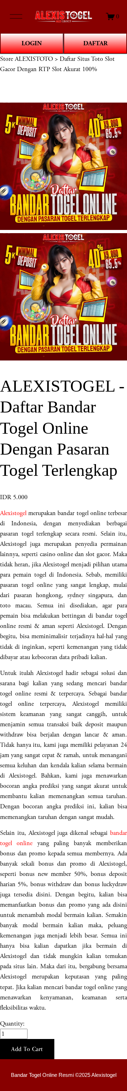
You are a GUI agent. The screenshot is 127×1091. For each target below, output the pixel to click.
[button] (27, 1049)
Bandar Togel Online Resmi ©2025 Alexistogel (63, 1075)
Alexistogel (13, 513)
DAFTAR (95, 43)
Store (6, 59)
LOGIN (32, 43)
